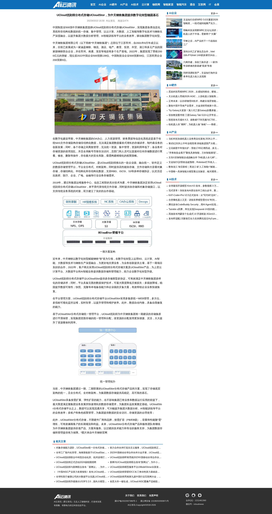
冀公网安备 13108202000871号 (154, 501)
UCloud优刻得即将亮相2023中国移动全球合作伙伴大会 (138, 457)
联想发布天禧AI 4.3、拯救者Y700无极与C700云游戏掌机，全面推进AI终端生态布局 (211, 120)
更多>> (214, 13)
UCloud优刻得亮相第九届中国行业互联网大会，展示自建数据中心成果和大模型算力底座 (154, 476)
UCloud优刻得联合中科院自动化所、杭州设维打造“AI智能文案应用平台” (92, 457)
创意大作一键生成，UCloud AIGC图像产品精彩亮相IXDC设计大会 (143, 481)
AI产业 (124, 4)
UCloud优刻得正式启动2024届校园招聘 (76, 462)
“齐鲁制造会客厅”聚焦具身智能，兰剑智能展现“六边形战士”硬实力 (202, 153)
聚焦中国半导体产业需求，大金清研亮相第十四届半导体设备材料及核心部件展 (208, 106)
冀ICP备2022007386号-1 (126, 501)
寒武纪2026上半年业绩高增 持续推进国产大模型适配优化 (197, 143)
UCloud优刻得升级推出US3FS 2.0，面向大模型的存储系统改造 (88, 481)
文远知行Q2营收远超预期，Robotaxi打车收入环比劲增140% (199, 162)
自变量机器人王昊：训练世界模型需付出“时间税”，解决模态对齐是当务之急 (207, 200)
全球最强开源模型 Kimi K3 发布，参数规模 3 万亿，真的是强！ (200, 186)
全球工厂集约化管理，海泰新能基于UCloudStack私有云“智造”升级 (89, 452)
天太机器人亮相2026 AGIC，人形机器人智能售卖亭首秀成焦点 (200, 96)
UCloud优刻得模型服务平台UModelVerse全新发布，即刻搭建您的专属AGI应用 (150, 467)
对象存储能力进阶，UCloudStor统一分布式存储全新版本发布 (87, 448)
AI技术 (135, 4)
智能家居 (168, 4)
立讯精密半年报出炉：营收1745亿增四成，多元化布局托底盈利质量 (203, 148)
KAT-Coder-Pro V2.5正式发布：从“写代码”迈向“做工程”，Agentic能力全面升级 (208, 195)
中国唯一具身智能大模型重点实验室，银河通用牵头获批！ (198, 171)
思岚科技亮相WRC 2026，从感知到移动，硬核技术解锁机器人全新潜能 (205, 91)
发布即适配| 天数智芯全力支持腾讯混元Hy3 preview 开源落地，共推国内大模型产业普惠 (213, 218)
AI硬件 (113, 4)
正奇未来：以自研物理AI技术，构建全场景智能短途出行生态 (199, 101)
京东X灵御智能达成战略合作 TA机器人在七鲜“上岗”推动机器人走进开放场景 (207, 157)
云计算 (145, 4)
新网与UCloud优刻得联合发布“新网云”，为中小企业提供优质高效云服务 (146, 462)
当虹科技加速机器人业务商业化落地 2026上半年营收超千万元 (200, 139)
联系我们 (141, 495)
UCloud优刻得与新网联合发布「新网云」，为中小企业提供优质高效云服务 (94, 467)
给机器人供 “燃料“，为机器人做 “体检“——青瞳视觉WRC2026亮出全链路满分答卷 (210, 124)
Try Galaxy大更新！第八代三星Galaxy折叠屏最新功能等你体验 (200, 110)
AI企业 (102, 4)
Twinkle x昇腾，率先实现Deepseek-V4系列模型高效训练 (197, 209)
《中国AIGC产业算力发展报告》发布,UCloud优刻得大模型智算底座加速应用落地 (97, 472)
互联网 (202, 4)
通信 (192, 4)
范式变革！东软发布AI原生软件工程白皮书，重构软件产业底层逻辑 (202, 190)
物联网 (156, 4)
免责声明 (153, 495)
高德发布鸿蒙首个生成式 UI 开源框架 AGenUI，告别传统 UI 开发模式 (203, 214)
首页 (92, 4)
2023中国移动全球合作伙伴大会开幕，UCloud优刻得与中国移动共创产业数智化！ (151, 452)
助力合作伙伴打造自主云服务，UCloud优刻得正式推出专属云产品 (143, 448)
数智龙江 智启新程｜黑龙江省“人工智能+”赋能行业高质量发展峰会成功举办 (206, 167)
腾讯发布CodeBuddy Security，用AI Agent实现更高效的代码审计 (201, 204)
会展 (216, 4)
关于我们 (129, 495)
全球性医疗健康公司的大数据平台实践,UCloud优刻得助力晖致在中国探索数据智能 (97, 476)
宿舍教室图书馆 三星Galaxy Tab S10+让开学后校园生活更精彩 (200, 115)
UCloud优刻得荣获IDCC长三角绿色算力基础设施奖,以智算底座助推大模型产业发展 (152, 472)
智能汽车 (182, 4)
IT (210, 4)
